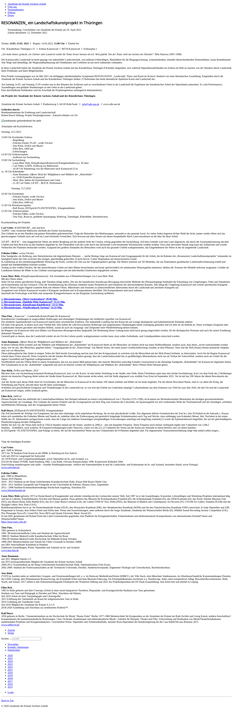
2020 (10, 672)
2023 (10, 664)
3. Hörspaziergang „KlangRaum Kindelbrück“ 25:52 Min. (32, 304)
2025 (10, 658)
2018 (10, 678)
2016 (10, 684)
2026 (10, 655)
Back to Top (7, 700)
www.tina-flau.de (10, 550)
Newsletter (13, 644)
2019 (10, 675)
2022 (10, 667)
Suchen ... (6, 638)
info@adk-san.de (90, 104)
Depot (11, 15)
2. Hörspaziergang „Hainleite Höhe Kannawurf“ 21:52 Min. (33, 301)
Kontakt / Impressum (18, 647)
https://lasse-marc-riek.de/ (14, 521)
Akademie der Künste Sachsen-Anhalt (27, 4)
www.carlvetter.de (10, 467)
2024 (10, 661)
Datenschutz (14, 650)
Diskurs (11, 12)
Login (11, 692)
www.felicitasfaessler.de (13, 490)
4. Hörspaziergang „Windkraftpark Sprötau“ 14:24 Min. (31, 307)
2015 (10, 687)
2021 (10, 669)
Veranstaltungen (16, 9)
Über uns (12, 6)
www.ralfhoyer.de (10, 624)
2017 (10, 681)
